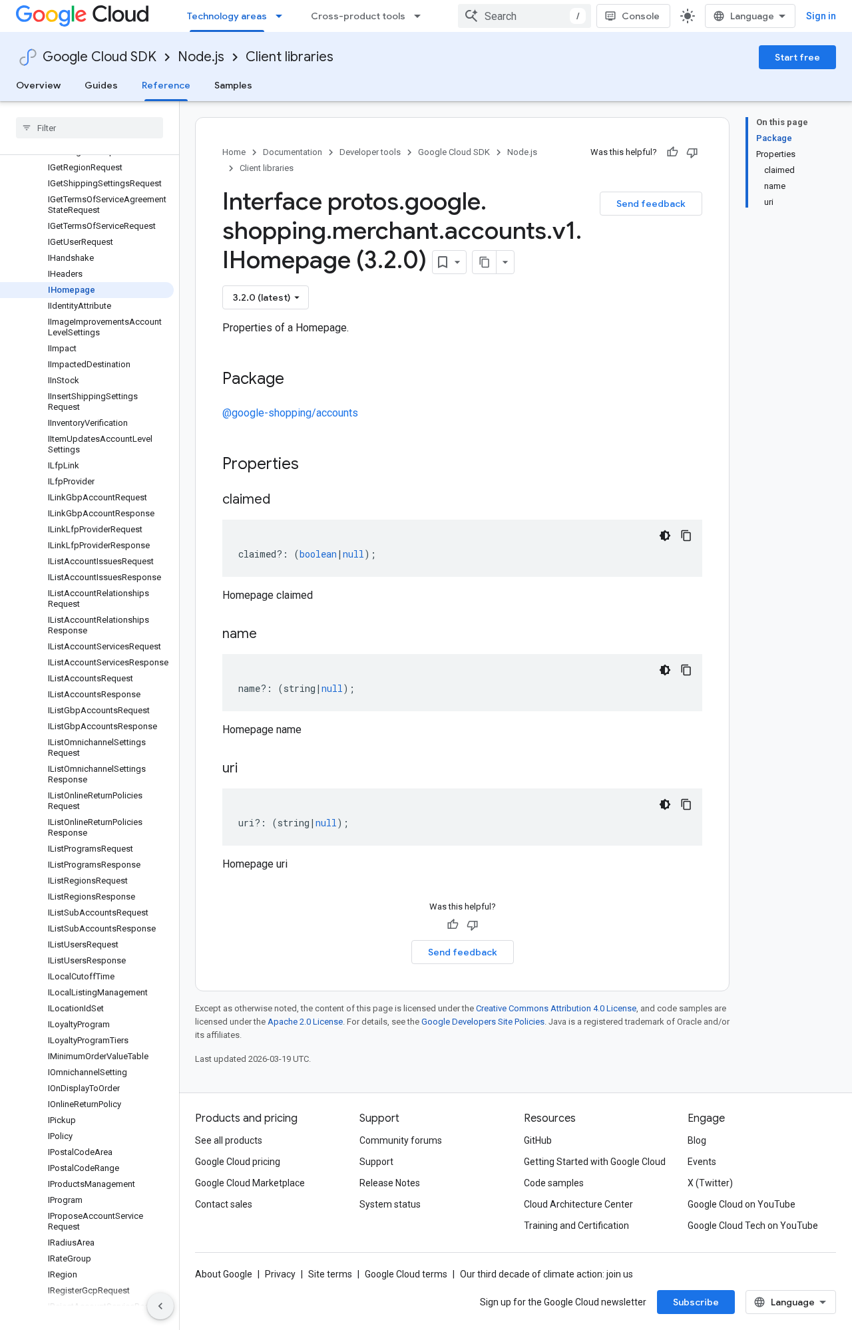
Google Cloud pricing (237, 1161)
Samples (233, 85)
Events (702, 1161)
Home (234, 152)
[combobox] (524, 16)
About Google (223, 1274)
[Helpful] (672, 152)
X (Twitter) (710, 1183)
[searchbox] (89, 127)
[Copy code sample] (686, 535)
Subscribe (696, 1302)
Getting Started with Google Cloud (595, 1161)
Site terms (330, 1274)
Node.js (201, 57)
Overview (38, 85)
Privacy (280, 1274)
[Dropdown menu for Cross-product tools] (421, 16)
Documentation (292, 152)
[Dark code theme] (665, 535)
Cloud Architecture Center (578, 1204)
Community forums (400, 1140)
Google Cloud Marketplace (250, 1183)
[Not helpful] (692, 152)
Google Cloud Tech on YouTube (753, 1225)
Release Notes (389, 1183)
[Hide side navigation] (160, 1306)
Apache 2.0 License (305, 1022)
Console (641, 16)
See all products (228, 1140)
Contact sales (223, 1204)
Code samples (554, 1183)
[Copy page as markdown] (485, 262)
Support (376, 1161)
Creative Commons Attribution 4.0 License (556, 1008)
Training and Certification (576, 1225)
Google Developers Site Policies (482, 1022)
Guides (101, 85)
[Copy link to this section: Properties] (316, 465)
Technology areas (227, 16)
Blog (697, 1140)
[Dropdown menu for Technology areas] (283, 16)
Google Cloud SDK (99, 57)
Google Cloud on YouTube (741, 1204)
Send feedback (651, 204)
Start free (797, 57)
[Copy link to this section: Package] (297, 380)
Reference (166, 85)
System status (390, 1204)
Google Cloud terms (406, 1274)
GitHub (538, 1140)
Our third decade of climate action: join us (546, 1274)
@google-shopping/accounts (290, 413)
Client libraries (289, 57)
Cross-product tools (358, 16)
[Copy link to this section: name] (270, 635)
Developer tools (370, 152)
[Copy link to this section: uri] (251, 769)
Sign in (821, 16)
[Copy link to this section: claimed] (283, 500)
